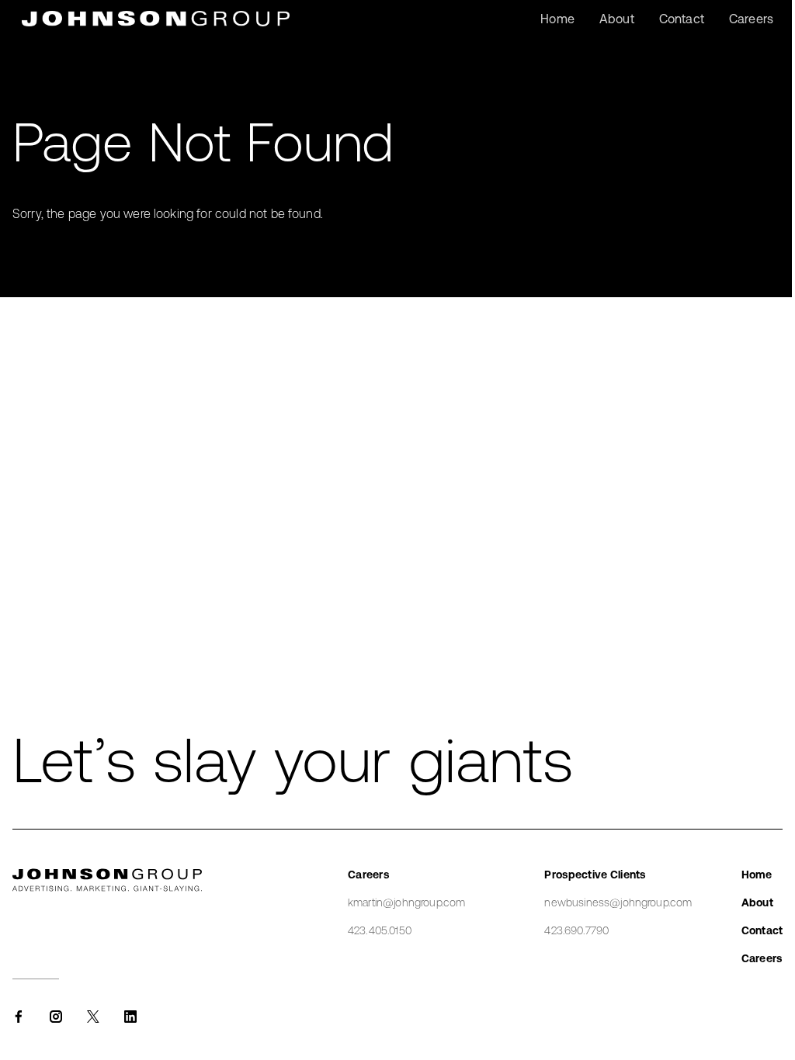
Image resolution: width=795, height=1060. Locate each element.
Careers (761, 958)
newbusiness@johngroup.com (618, 902)
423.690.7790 (576, 930)
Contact (762, 930)
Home (756, 874)
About (757, 902)
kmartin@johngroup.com (406, 902)
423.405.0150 (379, 930)
